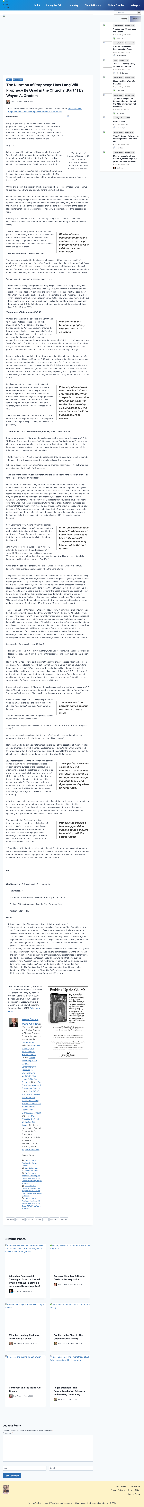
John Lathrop (62, 1343)
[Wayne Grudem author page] (8, 102)
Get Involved (121, 1486)
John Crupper (63, 1284)
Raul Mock (17, 1291)
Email (53, 1468)
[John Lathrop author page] (55, 1343)
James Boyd (121, 38)
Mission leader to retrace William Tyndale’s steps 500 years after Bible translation (125, 159)
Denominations (119, 121)
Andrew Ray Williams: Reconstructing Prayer (123, 47)
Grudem (29, 1219)
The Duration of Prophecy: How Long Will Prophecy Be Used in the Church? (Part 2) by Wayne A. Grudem (32, 1191)
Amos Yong (62, 1399)
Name (7, 1468)
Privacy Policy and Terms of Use (125, 1490)
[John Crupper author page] (55, 1284)
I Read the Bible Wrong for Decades (124, 82)
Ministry (74, 5)
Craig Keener (17, 1343)
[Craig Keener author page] (11, 1343)
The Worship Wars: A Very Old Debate (124, 30)
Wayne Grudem (16, 102)
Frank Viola (120, 90)
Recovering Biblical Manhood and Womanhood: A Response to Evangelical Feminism (31, 1106)
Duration (20, 1219)
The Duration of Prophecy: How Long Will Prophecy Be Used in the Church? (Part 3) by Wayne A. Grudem (32, 1178)
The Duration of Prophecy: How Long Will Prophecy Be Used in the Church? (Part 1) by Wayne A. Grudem (31, 1203)
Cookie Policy (134, 1494)
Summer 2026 (129, 25)
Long (38, 1219)
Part (46, 1219)
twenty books (28, 1042)
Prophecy (54, 1219)
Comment (8, 1433)
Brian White (17, 1396)
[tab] (123, 19)
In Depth (135, 5)
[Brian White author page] (11, 1396)
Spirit (37, 5)
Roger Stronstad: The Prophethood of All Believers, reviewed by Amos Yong (69, 1391)
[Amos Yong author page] (55, 1399)
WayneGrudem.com (30, 1149)
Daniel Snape (121, 55)
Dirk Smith (120, 113)
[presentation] (25, 1257)
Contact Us (135, 1486)
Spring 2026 (129, 132)
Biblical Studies (116, 5)
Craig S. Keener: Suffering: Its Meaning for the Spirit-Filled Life (126, 138)
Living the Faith (54, 5)
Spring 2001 (18, 80)
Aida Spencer (121, 148)
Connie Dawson (122, 73)
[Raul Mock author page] (11, 1291)
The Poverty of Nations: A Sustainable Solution (31, 1085)
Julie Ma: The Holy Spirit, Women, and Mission (124, 65)
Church (10, 1219)
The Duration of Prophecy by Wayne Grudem (29, 1163)
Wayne (64, 1219)
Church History (93, 5)
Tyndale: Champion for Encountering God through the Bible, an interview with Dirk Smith (124, 102)
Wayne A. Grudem (30, 1024)
